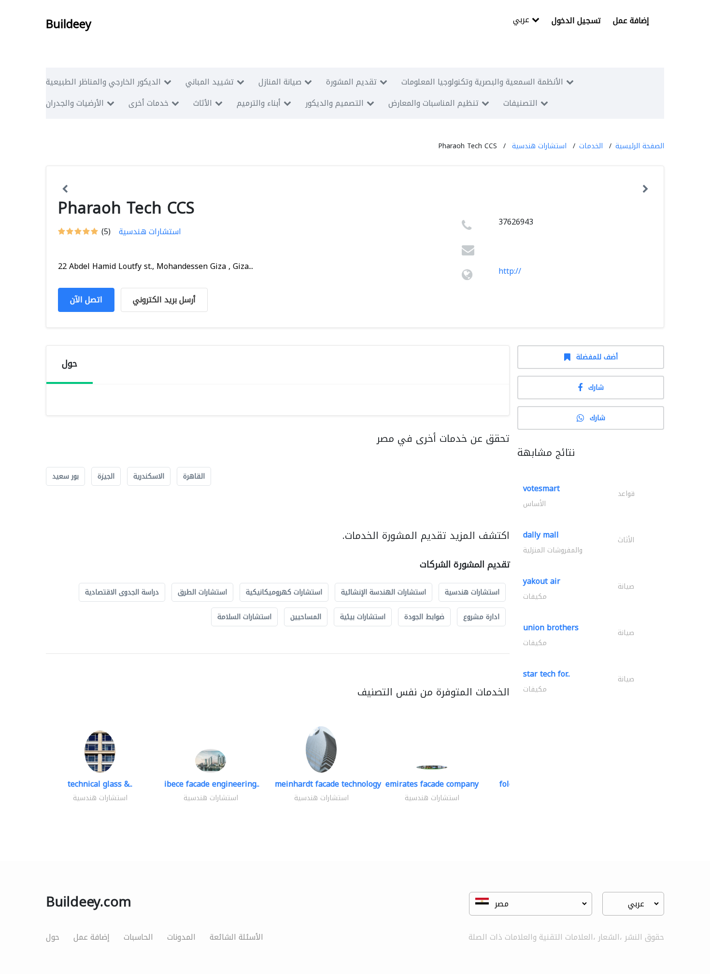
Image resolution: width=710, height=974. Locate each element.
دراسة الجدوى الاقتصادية (122, 592)
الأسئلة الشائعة (236, 937)
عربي (522, 20)
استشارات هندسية (539, 146)
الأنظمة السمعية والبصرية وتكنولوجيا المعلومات (482, 81)
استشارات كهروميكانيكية (284, 592)
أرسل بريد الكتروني (164, 299)
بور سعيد (65, 476)
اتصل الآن (86, 299)
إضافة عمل (631, 20)
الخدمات (591, 146)
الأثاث (202, 103)
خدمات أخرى (148, 103)
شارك (596, 387)
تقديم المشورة (351, 81)
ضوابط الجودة (424, 616)
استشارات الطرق (202, 592)
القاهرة (194, 476)
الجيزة (106, 476)
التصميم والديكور (334, 103)
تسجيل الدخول (576, 20)
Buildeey (68, 24)
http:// (509, 271)
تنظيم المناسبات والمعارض (433, 103)
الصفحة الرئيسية (639, 146)
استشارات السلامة (244, 616)
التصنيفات (520, 103)
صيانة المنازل (279, 81)
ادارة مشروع (481, 616)
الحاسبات (138, 937)
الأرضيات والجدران (75, 103)
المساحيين (305, 616)
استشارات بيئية (362, 616)
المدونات (181, 937)
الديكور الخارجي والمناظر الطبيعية (103, 81)
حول (52, 937)
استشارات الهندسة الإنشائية (383, 592)
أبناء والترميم (259, 103)
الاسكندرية (148, 476)
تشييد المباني (209, 81)
